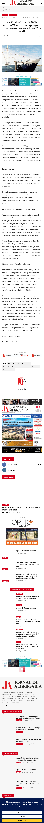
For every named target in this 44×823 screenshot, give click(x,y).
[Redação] (4, 36)
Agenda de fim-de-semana (26, 551)
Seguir (40, 470)
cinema (27, 367)
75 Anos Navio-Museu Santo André (12, 367)
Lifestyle (5, 557)
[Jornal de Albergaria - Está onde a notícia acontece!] (22, 2)
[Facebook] (3, 706)
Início (3, 8)
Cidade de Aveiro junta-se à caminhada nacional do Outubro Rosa (28, 564)
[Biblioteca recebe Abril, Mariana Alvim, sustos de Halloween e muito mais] (8, 645)
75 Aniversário (26, 364)
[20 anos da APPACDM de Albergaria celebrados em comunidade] (8, 731)
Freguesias (13, 15)
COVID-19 (18, 720)
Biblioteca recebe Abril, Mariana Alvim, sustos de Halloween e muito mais (27, 646)
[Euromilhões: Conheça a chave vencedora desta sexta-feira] (22, 492)
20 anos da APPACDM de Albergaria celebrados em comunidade (28, 729)
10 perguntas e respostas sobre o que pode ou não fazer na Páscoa (28, 717)
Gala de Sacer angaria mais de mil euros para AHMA (28, 740)
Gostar (39, 464)
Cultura (9, 8)
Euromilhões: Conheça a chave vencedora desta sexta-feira (21, 508)
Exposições (35, 367)
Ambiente (5, 581)
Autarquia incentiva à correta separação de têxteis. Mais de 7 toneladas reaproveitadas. (27, 576)
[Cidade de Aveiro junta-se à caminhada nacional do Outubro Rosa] (8, 566)
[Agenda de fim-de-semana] (8, 554)
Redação (17, 36)
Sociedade (19, 732)
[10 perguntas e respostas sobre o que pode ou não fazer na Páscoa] (8, 720)
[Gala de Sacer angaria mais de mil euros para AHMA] (8, 743)
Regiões (5, 569)
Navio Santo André (8, 370)
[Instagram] (6, 706)
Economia (5, 504)
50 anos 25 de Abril (13, 364)
